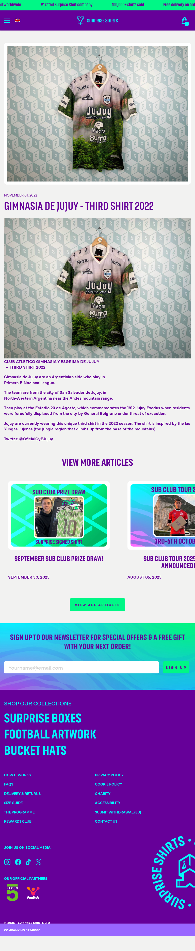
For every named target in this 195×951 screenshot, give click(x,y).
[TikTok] (28, 862)
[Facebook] (18, 862)
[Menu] (10, 20)
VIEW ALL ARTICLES (97, 604)
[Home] (97, 20)
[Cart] (184, 20)
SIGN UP (176, 667)
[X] (38, 862)
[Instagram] (7, 862)
